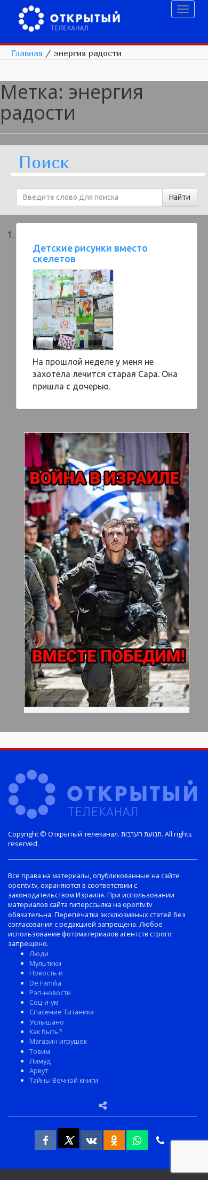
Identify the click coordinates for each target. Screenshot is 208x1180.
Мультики (45, 963)
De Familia (45, 983)
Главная (27, 53)
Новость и (46, 973)
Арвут (38, 1070)
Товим (39, 1051)
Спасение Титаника (61, 1012)
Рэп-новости (50, 992)
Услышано (46, 1022)
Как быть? (45, 1031)
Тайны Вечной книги (63, 1080)
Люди (39, 953)
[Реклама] (106, 571)
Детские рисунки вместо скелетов (90, 253)
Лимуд (40, 1061)
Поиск (44, 162)
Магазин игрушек (58, 1041)
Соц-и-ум (44, 1002)
